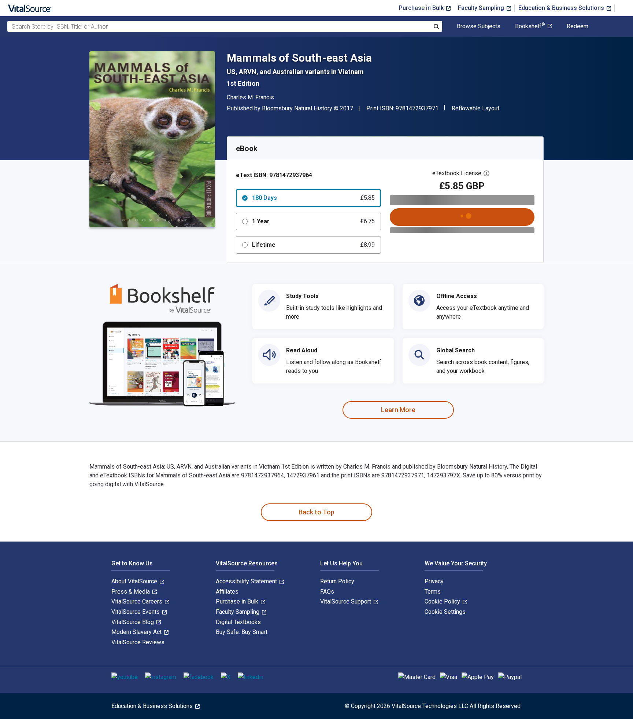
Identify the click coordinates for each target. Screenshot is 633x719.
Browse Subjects (478, 26)
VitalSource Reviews (137, 642)
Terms (433, 591)
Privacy (434, 581)
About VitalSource (135, 581)
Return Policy (337, 581)
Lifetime (313, 244)
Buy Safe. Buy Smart (241, 631)
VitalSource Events (136, 611)
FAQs (327, 591)
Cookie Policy (443, 601)
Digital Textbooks (238, 622)
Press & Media (131, 591)
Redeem (577, 26)
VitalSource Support (346, 601)
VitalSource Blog (133, 622)
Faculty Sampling (482, 7)
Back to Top (316, 512)
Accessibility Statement (247, 581)
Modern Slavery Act (137, 631)
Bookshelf (530, 26)
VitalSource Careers (137, 601)
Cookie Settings (445, 611)
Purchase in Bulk (422, 7)
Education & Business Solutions (562, 7)
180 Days (313, 197)
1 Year (313, 221)
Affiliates (227, 591)
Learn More (398, 410)
